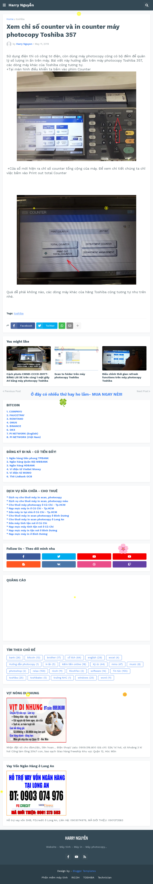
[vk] (59, 564)
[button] (4, 5)
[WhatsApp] (62, 325)
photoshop (17, 671)
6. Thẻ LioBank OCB (19, 476)
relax (39, 671)
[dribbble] (94, 564)
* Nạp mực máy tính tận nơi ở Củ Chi (30, 526)
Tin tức (120, 671)
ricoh (57, 671)
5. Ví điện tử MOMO (19, 472)
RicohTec (76, 671)
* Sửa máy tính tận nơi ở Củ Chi (27, 523)
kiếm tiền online (74, 664)
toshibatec (38, 677)
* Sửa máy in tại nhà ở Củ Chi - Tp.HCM (32, 512)
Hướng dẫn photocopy (24, 664)
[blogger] (23, 564)
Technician (105, 877)
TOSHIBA (88, 877)
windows (86, 677)
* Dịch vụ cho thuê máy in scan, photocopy (34, 497)
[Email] (69, 325)
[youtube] (94, 556)
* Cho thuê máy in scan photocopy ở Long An (35, 519)
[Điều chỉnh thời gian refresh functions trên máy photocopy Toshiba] (124, 358)
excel (114, 657)
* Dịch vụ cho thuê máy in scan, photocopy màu (37, 501)
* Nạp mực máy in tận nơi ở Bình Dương (32, 530)
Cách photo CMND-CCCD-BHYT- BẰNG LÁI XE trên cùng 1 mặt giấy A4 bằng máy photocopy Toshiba (28, 377)
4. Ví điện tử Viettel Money (24, 469)
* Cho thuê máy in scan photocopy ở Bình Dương (38, 515)
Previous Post (13, 391)
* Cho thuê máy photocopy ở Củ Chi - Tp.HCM (36, 504)
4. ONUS (12, 422)
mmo (117, 664)
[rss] (85, 857)
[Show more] (77, 325)
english (95, 657)
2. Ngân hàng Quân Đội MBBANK (27, 461)
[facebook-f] (23, 556)
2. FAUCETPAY (15, 415)
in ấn (50, 664)
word (106, 677)
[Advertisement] (74, 184)
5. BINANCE (14, 426)
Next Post (142, 391)
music (135, 664)
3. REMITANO (15, 418)
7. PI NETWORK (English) (22, 433)
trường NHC (62, 677)
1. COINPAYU (14, 411)
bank (15, 657)
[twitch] (130, 564)
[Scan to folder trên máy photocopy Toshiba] (76, 358)
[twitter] (59, 556)
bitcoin (33, 657)
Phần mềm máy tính (55, 877)
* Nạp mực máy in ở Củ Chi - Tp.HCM (30, 508)
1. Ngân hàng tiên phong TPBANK (28, 458)
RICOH (75, 877)
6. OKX (11, 429)
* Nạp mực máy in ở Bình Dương (27, 533)
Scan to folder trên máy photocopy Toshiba (69, 375)
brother (54, 657)
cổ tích (74, 657)
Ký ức (99, 664)
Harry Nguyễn (21, 5)
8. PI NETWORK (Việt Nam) (24, 437)
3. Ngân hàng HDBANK (21, 465)
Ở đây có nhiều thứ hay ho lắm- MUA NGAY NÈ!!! (76, 394)
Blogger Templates (84, 870)
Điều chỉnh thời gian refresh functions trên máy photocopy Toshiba (121, 377)
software (98, 671)
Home (10, 19)
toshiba (20, 19)
